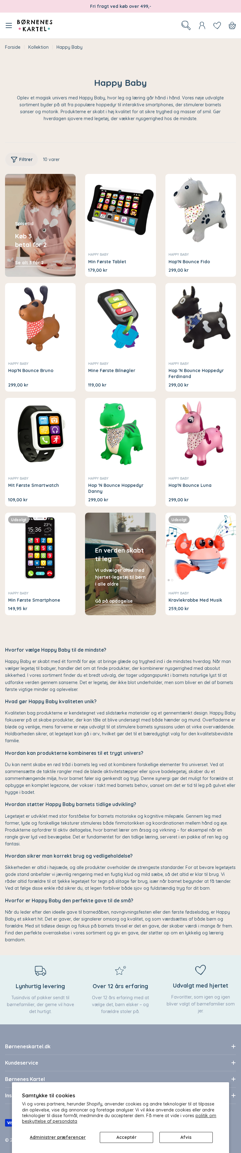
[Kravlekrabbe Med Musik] (200, 548)
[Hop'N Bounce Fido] (200, 209)
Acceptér (126, 1137)
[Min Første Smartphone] (40, 548)
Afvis (185, 1137)
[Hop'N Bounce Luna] (200, 433)
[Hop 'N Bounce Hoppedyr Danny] (120, 433)
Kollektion (38, 47)
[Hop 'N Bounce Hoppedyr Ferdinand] (200, 318)
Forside (12, 47)
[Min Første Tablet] (120, 209)
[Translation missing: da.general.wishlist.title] (217, 25)
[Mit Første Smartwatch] (40, 433)
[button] (169, 580)
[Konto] (202, 25)
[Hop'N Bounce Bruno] (40, 318)
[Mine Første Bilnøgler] (120, 318)
